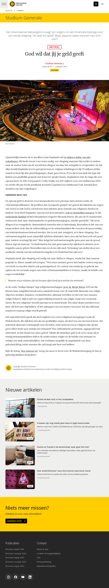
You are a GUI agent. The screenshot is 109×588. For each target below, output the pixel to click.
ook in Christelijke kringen (79, 213)
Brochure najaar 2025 (14, 557)
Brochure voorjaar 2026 (15, 553)
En (102, 4)
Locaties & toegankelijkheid (48, 553)
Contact (42, 543)
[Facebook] (16, 577)
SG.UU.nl (8, 10)
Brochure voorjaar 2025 (15, 562)
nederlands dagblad (15, 217)
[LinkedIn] (30, 577)
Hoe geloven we (29, 351)
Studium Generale (23, 18)
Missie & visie (42, 549)
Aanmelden (14, 520)
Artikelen (20, 10)
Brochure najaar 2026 (14, 549)
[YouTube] (23, 577)
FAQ (38, 557)
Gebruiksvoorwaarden (46, 566)
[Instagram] (8, 577)
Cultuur (54, 70)
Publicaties (12, 543)
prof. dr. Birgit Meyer (74, 287)
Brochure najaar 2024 (14, 566)
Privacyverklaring (44, 562)
